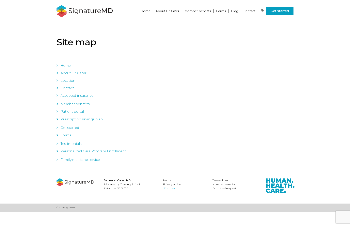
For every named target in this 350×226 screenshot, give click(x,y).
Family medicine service (80, 160)
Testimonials (71, 144)
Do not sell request (224, 188)
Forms (221, 11)
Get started (280, 11)
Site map (169, 188)
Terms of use (220, 180)
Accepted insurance (77, 96)
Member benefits (75, 104)
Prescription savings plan (82, 119)
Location (68, 81)
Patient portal (72, 112)
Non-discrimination (224, 184)
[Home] (78, 182)
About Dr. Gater (73, 73)
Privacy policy (172, 184)
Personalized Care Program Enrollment (93, 151)
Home (145, 11)
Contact (249, 11)
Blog (234, 11)
